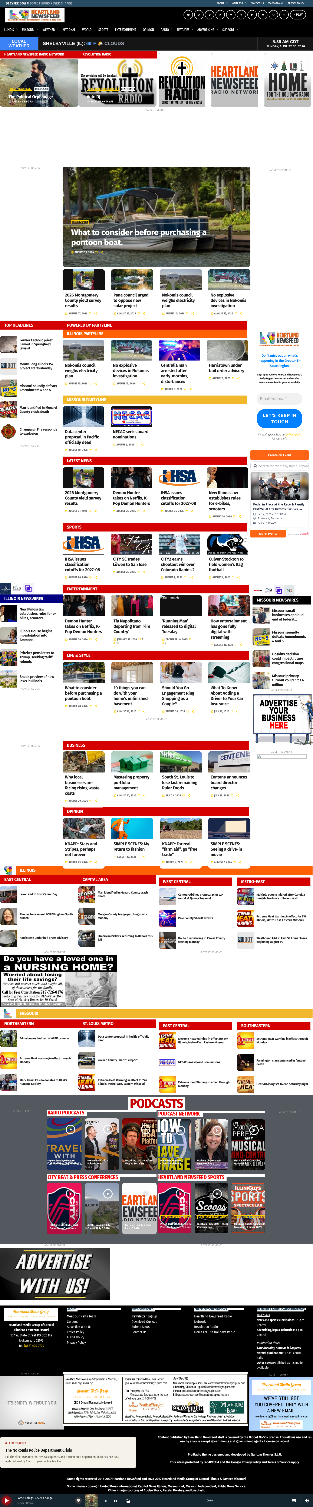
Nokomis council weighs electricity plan (178, 300)
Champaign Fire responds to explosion (38, 432)
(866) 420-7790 (34, 1346)
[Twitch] (199, 14)
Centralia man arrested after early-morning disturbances (174, 373)
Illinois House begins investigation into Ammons (36, 635)
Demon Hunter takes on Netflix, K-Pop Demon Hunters (131, 498)
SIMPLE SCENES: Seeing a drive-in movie (226, 849)
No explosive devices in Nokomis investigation (228, 300)
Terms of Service (278, 1462)
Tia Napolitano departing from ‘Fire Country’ (131, 626)
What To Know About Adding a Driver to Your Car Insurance (227, 696)
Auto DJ (93, 96)
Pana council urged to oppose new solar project (131, 300)
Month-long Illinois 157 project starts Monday (36, 366)
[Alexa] (273, 14)
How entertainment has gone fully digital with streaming (229, 629)
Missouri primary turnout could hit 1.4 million (288, 680)
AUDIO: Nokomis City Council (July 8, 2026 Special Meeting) (98, 1228)
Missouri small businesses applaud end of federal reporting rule (288, 617)
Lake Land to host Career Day (38, 894)
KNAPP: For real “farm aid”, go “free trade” (179, 849)
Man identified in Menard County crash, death (38, 410)
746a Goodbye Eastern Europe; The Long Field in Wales (63, 1163)
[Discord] (262, 14)
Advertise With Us (79, 1327)
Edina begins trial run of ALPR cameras (44, 1038)
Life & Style (80, 222)
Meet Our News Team (81, 1316)
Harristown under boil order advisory (226, 368)
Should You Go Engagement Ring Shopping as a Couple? (178, 696)
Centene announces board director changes (229, 782)
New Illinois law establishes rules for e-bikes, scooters (225, 501)
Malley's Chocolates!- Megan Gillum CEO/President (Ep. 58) (209, 1163)
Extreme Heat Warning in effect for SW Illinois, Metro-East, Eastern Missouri (281, 918)
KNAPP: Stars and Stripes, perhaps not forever (81, 849)
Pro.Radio (194, 1454)
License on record (276, 1441)
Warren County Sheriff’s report (118, 1060)
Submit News (141, 1327)
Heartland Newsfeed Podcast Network (222, 1217)
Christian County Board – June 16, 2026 (138, 1227)
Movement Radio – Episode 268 (97, 1162)
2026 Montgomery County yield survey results (83, 300)
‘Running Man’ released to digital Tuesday (179, 626)
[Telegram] (230, 14)
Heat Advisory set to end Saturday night (282, 1084)
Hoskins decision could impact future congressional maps (288, 658)
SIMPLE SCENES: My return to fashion (131, 846)
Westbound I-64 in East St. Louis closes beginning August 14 (282, 940)
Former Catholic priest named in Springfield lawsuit (36, 344)
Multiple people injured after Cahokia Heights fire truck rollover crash (281, 896)
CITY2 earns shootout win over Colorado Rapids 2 (178, 564)
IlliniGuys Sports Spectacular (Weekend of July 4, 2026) (250, 1226)
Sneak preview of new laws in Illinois (37, 679)
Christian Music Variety (103, 88)
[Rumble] (241, 14)
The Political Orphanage (31, 96)
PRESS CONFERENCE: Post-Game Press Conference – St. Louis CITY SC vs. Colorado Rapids (64, 1230)
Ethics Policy (75, 1332)
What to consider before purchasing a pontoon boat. (139, 238)
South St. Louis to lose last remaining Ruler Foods (179, 782)
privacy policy (294, 434)
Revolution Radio (206, 1327)
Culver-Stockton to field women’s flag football (226, 564)
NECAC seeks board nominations (130, 434)
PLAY (298, 14)
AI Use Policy (75, 1337)
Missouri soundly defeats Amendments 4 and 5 (38, 388)
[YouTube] (188, 14)
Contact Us (139, 1332)
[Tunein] (209, 14)
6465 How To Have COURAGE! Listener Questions (170, 1163)
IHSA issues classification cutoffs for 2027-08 (178, 498)
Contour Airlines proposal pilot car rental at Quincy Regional (200, 896)
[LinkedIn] (252, 14)
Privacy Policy (76, 1343)
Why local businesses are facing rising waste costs (82, 785)
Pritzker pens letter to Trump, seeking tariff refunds (37, 657)
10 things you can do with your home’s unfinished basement (130, 696)
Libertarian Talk (20, 88)
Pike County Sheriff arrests (195, 918)
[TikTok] (220, 14)
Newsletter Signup (144, 1316)
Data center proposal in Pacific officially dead (82, 437)
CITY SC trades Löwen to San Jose (129, 562)
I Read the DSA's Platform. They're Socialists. (139, 1162)
